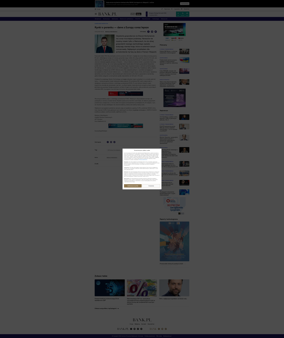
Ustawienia (151, 186)
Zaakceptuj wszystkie (132, 186)
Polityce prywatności (143, 159)
